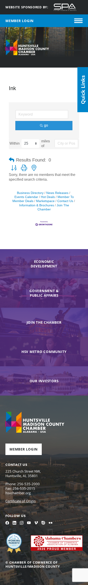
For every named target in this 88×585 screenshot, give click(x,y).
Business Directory (30, 193)
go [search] (46, 125)
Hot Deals (48, 197)
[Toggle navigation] (78, 20)
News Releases (57, 193)
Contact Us (65, 201)
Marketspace (45, 201)
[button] (11, 160)
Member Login (23, 449)
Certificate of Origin (20, 501)
